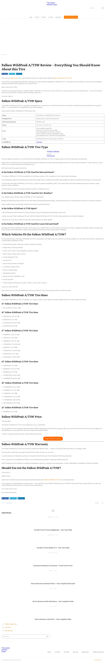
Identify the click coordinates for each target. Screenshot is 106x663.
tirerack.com (51, 156)
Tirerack (39, 142)
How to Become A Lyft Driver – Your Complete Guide (53, 619)
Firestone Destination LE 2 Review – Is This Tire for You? (53, 566)
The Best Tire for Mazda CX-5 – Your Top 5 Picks (53, 548)
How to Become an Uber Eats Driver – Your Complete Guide (53, 601)
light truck (14, 78)
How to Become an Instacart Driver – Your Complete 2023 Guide (53, 583)
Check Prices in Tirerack (53, 439)
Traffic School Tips (11, 624)
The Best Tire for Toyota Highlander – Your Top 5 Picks (53, 530)
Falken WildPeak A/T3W (52, 480)
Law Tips (8, 627)
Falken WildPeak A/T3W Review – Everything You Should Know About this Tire (51, 67)
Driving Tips (9, 630)
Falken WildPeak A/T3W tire (62, 78)
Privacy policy (97, 660)
